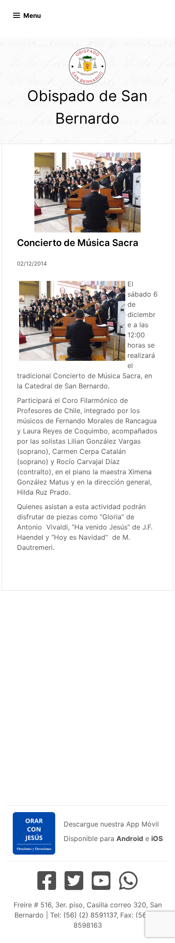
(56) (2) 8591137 (89, 915)
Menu (32, 15)
